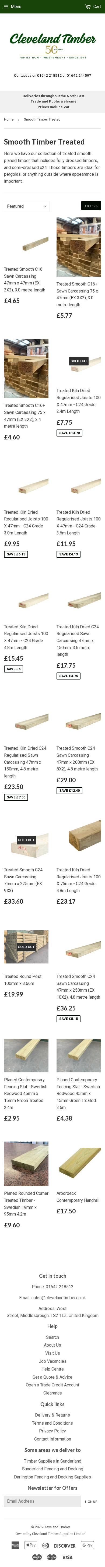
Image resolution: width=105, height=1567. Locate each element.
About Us (52, 1345)
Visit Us (52, 1353)
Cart (96, 6)
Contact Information (52, 1439)
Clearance (52, 1393)
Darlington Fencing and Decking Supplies (52, 1477)
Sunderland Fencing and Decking (52, 1468)
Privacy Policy (52, 1431)
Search (52, 1337)
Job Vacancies (52, 1361)
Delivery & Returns (52, 1415)
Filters (91, 206)
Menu (16, 6)
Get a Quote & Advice (52, 1377)
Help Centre (52, 1369)
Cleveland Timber (56, 1527)
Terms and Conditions (52, 1423)
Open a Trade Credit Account (52, 1385)
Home (8, 119)
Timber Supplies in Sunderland (52, 1461)
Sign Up (91, 1501)
